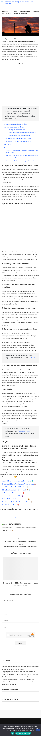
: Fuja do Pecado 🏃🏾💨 (16, 490)
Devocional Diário (8, 484)
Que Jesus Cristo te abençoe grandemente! (20, 161)
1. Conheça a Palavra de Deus (15, 129)
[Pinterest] (17, 722)
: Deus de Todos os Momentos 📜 (16, 499)
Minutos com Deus (24, 431)
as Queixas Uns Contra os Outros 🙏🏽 (17, 502)
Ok (13, 733)
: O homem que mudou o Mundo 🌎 (17, 481)
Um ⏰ (10, 505)
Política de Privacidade (23, 733)
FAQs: (6, 147)
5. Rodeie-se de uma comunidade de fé (18, 141)
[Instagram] (15, 722)
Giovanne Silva (15, 524)
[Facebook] (13, 722)
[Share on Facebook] (19, 517)
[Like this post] (16, 517)
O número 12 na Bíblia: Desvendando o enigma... (20, 583)
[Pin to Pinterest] (21, 517)
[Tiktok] (27, 722)
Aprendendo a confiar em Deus (14, 127)
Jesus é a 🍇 (12, 496)
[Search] (39, 2)
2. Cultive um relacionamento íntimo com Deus (21, 132)
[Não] (38, 730)
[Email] (23, 722)
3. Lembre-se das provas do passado (18, 135)
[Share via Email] (23, 517)
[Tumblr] (19, 722)
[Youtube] (21, 722)
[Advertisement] (20, 85)
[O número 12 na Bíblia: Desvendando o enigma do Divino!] (20, 568)
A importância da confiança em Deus (15, 124)
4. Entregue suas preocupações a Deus (18, 138)
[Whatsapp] (25, 722)
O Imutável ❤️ (13, 493)
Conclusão (7, 144)
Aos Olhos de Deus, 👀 (15, 487)
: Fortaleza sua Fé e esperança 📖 (25, 484)
